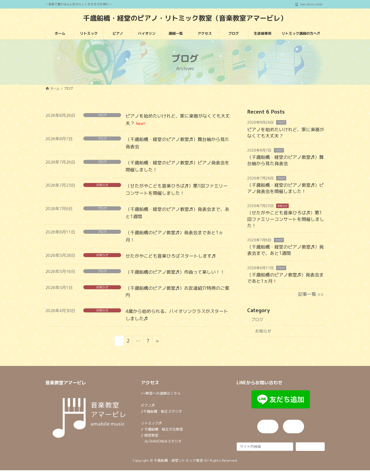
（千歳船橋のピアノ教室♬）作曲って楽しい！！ (175, 272)
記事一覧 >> (310, 294)
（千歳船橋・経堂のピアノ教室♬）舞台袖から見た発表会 (285, 160)
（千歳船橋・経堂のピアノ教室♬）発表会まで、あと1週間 (285, 250)
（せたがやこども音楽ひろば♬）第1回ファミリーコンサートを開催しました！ (285, 219)
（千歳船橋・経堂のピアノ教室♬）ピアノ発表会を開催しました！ (285, 188)
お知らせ (102, 185)
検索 (310, 446)
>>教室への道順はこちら (161, 393)
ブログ (102, 115)
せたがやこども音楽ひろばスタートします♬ (171, 256)
